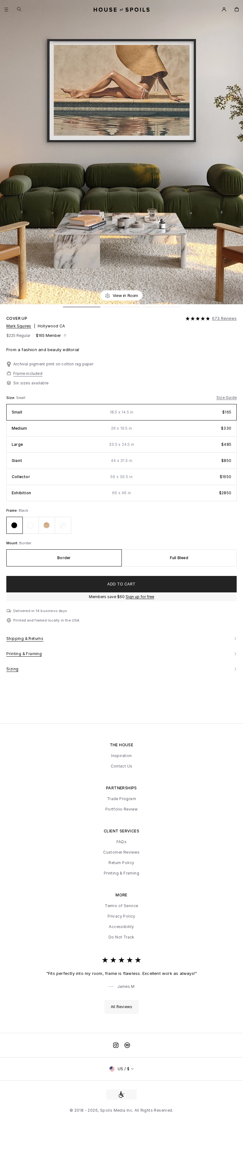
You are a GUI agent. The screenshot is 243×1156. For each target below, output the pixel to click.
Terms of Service (121, 906)
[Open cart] (237, 9)
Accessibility (121, 927)
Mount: (12, 543)
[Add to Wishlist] (235, 295)
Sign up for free (140, 596)
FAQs (121, 842)
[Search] (19, 9)
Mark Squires (18, 326)
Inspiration (121, 756)
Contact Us (122, 766)
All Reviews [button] (121, 1006)
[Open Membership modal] (224, 9)
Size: (11, 397)
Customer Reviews (121, 852)
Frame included (27, 373)
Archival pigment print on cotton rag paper (53, 364)
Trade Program (121, 799)
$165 (48, 335)
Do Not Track (121, 937)
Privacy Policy (121, 916)
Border (25, 543)
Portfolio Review (121, 809)
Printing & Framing (121, 873)
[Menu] (6, 9)
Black (23, 510)
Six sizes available (30, 383)
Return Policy (121, 863)
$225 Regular (18, 335)
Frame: (12, 510)
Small (20, 397)
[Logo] (122, 9)
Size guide (226, 397)
